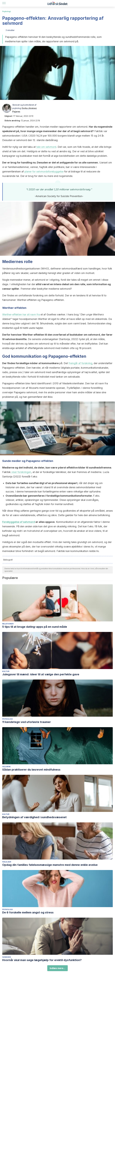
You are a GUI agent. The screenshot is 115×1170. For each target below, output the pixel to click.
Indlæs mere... (57, 968)
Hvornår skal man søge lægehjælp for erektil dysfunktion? (42, 960)
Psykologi (6, 11)
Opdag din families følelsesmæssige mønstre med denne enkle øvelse (50, 865)
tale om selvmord (46, 146)
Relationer (7, 624)
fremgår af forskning (80, 363)
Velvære (6, 767)
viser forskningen (21, 472)
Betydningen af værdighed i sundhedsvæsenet (34, 817)
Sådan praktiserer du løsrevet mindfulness (31, 769)
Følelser (6, 862)
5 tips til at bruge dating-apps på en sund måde (34, 626)
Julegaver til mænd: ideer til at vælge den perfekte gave (40, 674)
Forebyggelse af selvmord (18, 521)
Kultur (5, 671)
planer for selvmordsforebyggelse (44, 171)
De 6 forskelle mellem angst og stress (28, 912)
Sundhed (6, 957)
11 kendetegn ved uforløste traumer (26, 722)
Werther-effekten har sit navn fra (21, 314)
